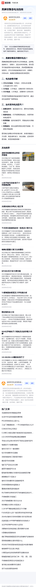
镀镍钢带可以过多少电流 (10, 548)
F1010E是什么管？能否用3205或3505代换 (17, 513)
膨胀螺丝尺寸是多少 (9, 477)
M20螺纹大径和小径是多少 (11, 505)
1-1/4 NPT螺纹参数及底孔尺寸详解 (14, 509)
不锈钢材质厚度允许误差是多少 (13, 560)
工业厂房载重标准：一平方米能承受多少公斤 (18, 425)
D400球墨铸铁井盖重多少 (11, 485)
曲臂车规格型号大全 (9, 469)
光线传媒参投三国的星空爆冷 (12, 457)
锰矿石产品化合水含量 (10, 465)
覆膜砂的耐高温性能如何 (10, 489)
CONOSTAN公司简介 (9, 429)
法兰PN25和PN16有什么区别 (12, 525)
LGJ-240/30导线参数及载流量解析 (14, 437)
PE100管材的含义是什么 (10, 421)
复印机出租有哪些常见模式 (11, 564)
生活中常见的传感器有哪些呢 (12, 417)
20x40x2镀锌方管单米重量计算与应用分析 (17, 517)
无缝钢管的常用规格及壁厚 (11, 413)
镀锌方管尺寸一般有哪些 (10, 449)
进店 (30, 18)
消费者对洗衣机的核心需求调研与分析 (15, 528)
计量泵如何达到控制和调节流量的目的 (15, 552)
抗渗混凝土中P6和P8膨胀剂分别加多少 (16, 521)
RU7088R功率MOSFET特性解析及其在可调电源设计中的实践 (17, 493)
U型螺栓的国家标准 (9, 532)
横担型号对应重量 (8, 461)
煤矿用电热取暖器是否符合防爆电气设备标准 (18, 536)
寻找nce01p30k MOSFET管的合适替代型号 (17, 441)
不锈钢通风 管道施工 (9, 497)
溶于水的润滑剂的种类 (10, 568)
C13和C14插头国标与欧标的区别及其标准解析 (17, 433)
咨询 (25, 18)
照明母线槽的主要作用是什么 (12, 540)
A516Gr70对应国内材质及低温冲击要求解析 (17, 544)
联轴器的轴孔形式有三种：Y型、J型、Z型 (17, 556)
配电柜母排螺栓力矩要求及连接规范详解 (16, 473)
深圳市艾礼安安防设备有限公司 (15, 17)
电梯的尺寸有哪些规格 (10, 445)
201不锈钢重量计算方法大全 (12, 501)
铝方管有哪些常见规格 (10, 453)
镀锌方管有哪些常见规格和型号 (13, 481)
